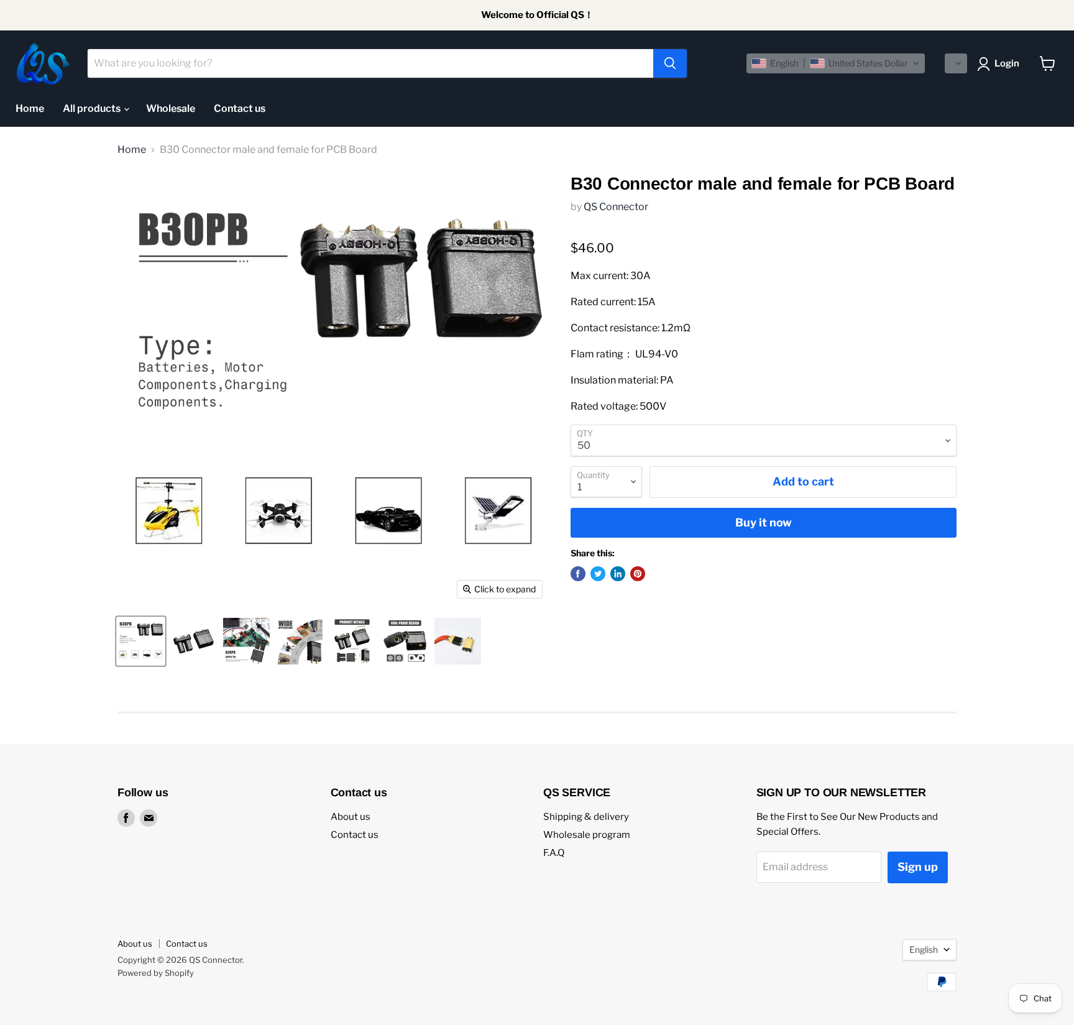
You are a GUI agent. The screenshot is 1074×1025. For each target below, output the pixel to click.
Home (30, 108)
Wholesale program (586, 834)
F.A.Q (553, 852)
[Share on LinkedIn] (617, 573)
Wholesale (170, 108)
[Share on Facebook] (578, 573)
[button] (835, 63)
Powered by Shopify (155, 973)
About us (350, 816)
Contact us (239, 108)
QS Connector (616, 207)
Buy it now (763, 522)
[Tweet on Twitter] (597, 573)
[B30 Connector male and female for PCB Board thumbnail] (140, 641)
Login (1006, 63)
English (923, 949)
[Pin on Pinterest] (637, 573)
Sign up (917, 866)
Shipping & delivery (586, 816)
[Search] (670, 63)
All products (92, 108)
